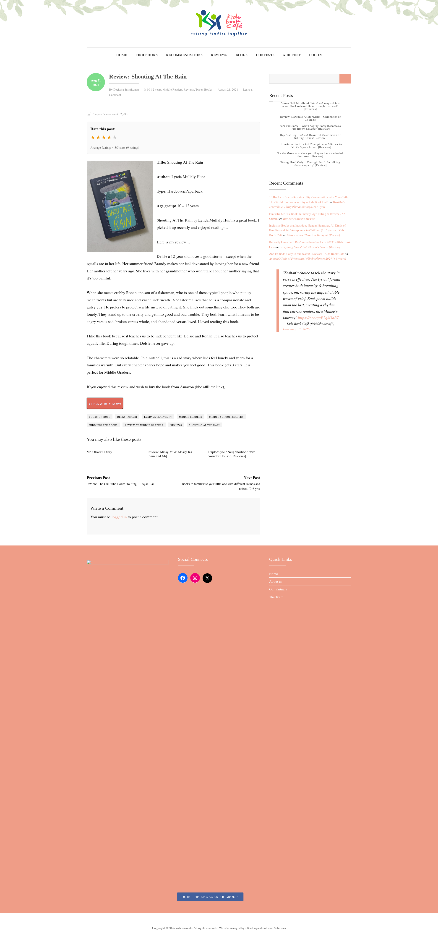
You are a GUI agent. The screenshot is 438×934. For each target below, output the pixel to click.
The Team (276, 597)
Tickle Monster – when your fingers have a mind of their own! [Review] (310, 154)
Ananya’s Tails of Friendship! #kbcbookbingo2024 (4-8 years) (307, 258)
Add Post (292, 54)
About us (275, 581)
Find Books (147, 54)
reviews (176, 425)
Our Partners (278, 589)
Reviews (219, 54)
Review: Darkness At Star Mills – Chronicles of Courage (310, 118)
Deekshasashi (127, 416)
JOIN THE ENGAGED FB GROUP (210, 897)
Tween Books (204, 89)
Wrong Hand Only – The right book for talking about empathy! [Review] (310, 163)
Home (121, 54)
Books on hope (99, 416)
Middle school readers (226, 416)
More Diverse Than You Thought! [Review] (313, 235)
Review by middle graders (144, 425)
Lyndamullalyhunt (158, 416)
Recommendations (184, 54)
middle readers (190, 416)
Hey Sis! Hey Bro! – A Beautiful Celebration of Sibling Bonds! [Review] (310, 136)
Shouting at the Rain (204, 425)
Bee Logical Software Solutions (266, 928)
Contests (265, 54)
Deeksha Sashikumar (126, 89)
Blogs (242, 54)
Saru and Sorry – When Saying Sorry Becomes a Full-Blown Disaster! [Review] (310, 127)
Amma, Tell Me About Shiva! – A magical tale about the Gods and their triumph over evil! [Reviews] (310, 106)
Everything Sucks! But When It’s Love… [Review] (309, 247)
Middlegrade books (103, 425)
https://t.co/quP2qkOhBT (318, 317)
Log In (315, 54)
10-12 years (154, 89)
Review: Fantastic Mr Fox (299, 219)
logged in (119, 516)
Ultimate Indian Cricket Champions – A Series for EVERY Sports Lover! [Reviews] (310, 145)
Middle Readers (172, 89)
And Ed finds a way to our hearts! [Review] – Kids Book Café (306, 254)
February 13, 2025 (296, 329)
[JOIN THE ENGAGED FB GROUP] (219, 917)
